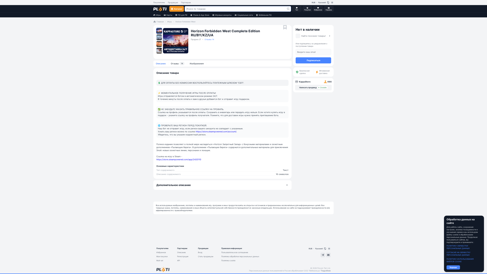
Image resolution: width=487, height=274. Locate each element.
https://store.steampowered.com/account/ (216, 131)
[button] (288, 8)
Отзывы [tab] (177, 63)
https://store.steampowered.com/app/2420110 (178, 159)
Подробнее (326, 271)
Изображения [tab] (197, 63)
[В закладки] (285, 27)
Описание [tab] (161, 63)
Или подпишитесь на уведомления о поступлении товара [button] (311, 44)
